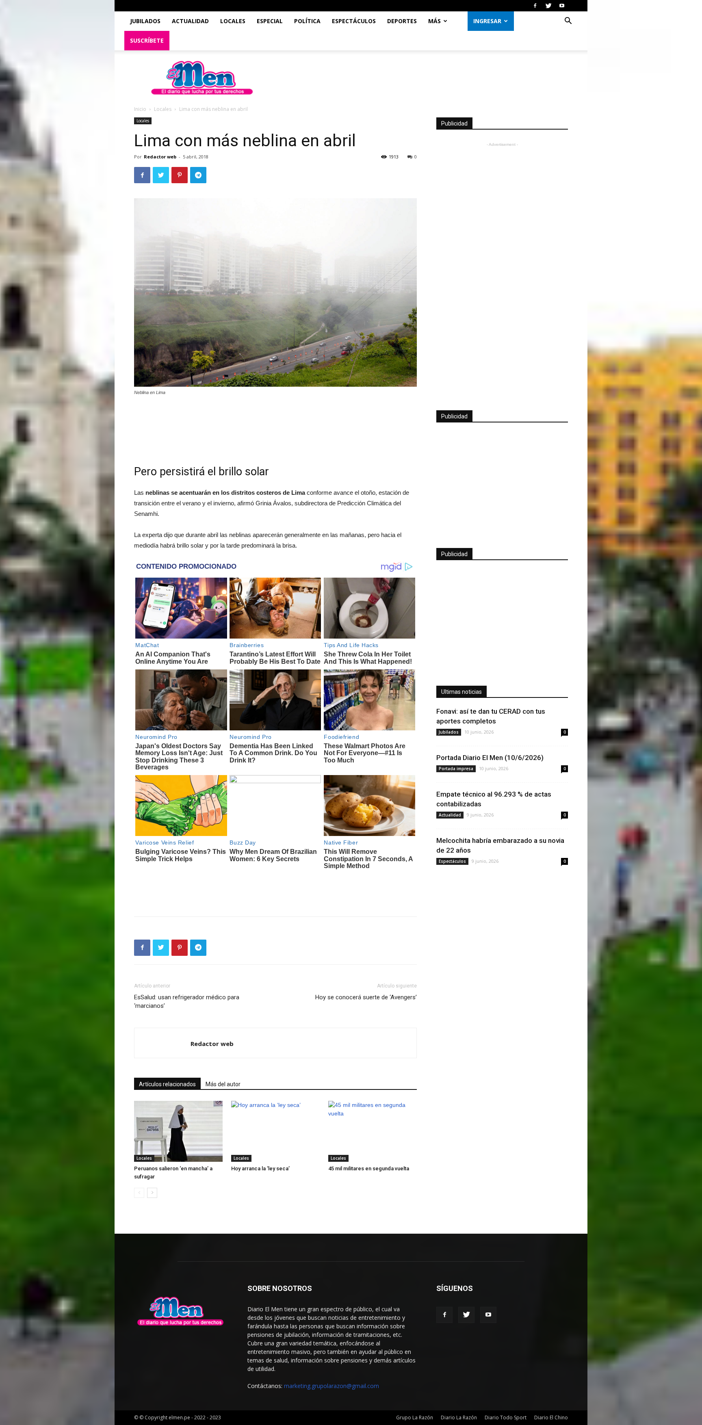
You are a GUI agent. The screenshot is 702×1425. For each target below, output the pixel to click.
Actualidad (190, 21)
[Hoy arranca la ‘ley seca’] (275, 1131)
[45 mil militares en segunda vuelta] (372, 1131)
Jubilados (145, 21)
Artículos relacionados (167, 1084)
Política (307, 21)
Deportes (402, 21)
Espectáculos (354, 21)
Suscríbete (147, 40)
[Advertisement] (275, 425)
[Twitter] (548, 5)
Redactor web (160, 157)
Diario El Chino (551, 1417)
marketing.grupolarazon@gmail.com (331, 1386)
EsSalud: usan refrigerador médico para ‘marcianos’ (186, 1001)
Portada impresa (456, 768)
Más (434, 21)
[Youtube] (562, 5)
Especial (270, 21)
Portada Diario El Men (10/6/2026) (490, 758)
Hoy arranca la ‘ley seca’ (260, 1168)
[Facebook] (535, 5)
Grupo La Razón (414, 1417)
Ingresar (487, 21)
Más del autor (223, 1084)
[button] (568, 22)
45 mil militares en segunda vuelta (368, 1168)
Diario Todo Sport (505, 1417)
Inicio (140, 109)
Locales (232, 21)
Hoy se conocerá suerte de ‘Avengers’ (366, 997)
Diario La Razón (459, 1417)
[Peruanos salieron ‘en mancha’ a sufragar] (178, 1131)
